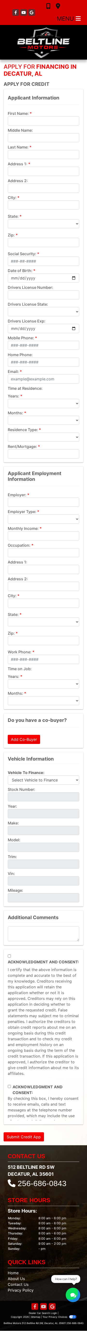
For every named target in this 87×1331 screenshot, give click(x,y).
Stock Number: (21, 789)
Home (13, 1272)
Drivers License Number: (30, 287)
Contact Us (18, 1284)
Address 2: (18, 180)
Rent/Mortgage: (22, 446)
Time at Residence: (25, 388)
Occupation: (19, 545)
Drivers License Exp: (26, 321)
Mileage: (15, 890)
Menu (66, 18)
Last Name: (18, 147)
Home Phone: (20, 354)
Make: (13, 823)
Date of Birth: (20, 270)
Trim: (12, 856)
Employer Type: (22, 511)
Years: (13, 396)
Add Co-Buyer (24, 739)
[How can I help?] (73, 1295)
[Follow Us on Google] (31, 12)
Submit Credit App (24, 1136)
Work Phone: (19, 652)
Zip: (11, 235)
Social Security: (22, 253)
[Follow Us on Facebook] (16, 12)
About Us (16, 1278)
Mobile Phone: (21, 337)
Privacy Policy (21, 1290)
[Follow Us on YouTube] (24, 12)
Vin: (11, 873)
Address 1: (17, 163)
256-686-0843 (42, 1183)
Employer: (17, 494)
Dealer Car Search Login (43, 1313)
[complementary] (72, 1316)
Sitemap (35, 1316)
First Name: (18, 113)
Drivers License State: (28, 304)
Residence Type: (23, 429)
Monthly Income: (23, 528)
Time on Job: (20, 668)
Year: (12, 806)
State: (13, 216)
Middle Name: (20, 130)
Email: (13, 371)
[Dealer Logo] (43, 42)
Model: (14, 839)
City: (12, 197)
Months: (15, 412)
